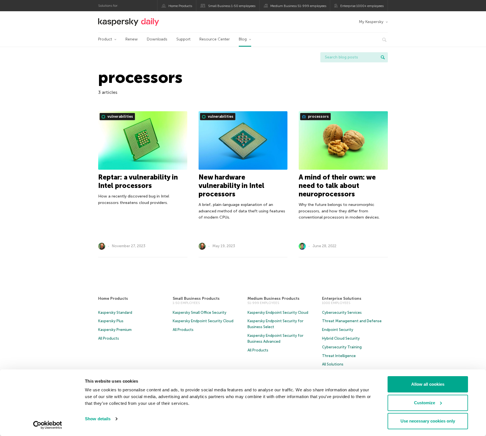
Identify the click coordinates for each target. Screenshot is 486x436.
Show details (98, 418)
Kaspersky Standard (115, 312)
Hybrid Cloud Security (341, 338)
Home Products (180, 6)
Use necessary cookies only (427, 421)
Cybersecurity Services (342, 312)
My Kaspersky (371, 21)
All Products (108, 338)
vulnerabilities (120, 116)
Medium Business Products (274, 298)
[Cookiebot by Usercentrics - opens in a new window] (47, 425)
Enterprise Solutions (341, 298)
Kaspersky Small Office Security (199, 312)
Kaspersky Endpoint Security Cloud (203, 321)
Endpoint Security (337, 330)
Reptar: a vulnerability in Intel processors (138, 181)
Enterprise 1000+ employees (362, 6)
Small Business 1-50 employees (231, 6)
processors (318, 116)
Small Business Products (196, 298)
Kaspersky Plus (110, 321)
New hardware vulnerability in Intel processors (231, 185)
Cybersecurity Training (342, 347)
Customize (424, 402)
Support (183, 39)
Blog (243, 39)
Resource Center (214, 39)
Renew (131, 39)
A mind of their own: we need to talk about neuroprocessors (337, 185)
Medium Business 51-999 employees (298, 6)
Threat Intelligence (339, 356)
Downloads (157, 39)
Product (105, 39)
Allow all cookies (427, 384)
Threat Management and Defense (352, 321)
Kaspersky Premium (115, 330)
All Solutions (332, 364)
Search (383, 57)
